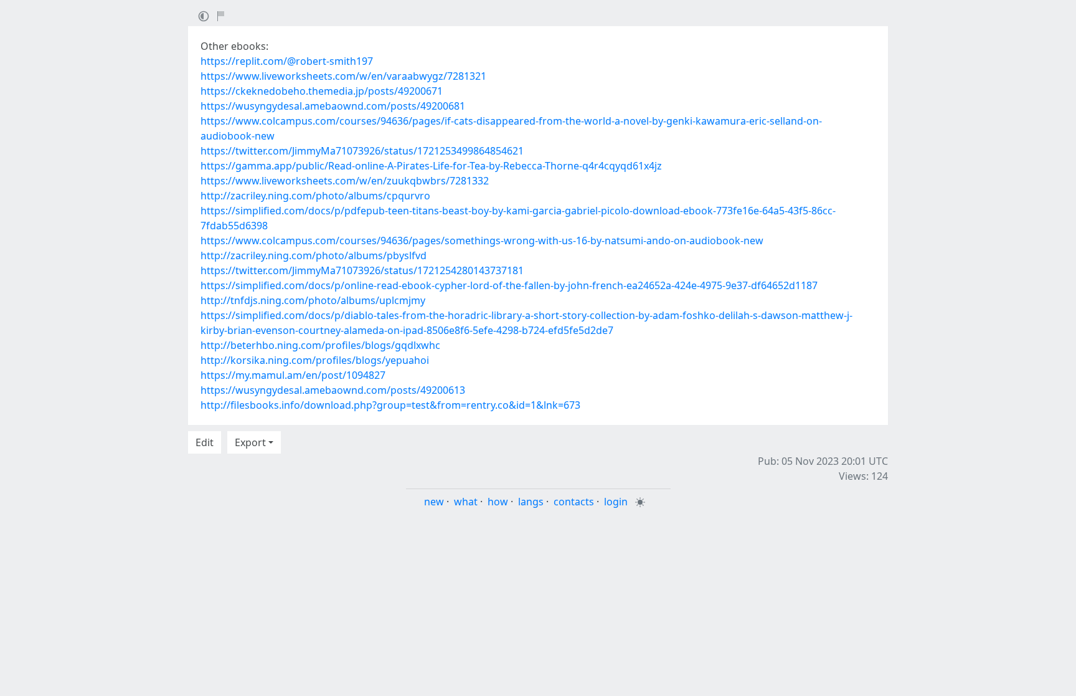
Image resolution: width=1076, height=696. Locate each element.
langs (531, 501)
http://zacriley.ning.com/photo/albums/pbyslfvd (314, 255)
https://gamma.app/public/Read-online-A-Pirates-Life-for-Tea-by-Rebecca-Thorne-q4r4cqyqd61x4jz (431, 166)
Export (250, 442)
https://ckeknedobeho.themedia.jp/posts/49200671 (322, 91)
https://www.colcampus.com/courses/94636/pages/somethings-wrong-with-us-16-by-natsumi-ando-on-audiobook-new (482, 240)
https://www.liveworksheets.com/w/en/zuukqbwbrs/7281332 (345, 181)
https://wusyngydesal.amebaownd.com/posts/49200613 (333, 390)
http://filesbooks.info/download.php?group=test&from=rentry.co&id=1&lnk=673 (390, 405)
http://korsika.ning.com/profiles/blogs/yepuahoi (315, 360)
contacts (574, 501)
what (466, 501)
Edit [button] (205, 442)
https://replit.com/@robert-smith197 (287, 61)
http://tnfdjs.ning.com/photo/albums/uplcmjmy (313, 300)
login (616, 501)
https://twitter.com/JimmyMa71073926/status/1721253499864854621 (362, 151)
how (498, 501)
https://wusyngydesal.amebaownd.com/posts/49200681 (333, 106)
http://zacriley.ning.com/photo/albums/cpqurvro (315, 196)
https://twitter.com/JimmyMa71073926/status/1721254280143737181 (362, 270)
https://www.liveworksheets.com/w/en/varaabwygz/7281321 (343, 76)
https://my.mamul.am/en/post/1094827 (293, 375)
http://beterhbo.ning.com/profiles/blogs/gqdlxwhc (320, 345)
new (434, 501)
